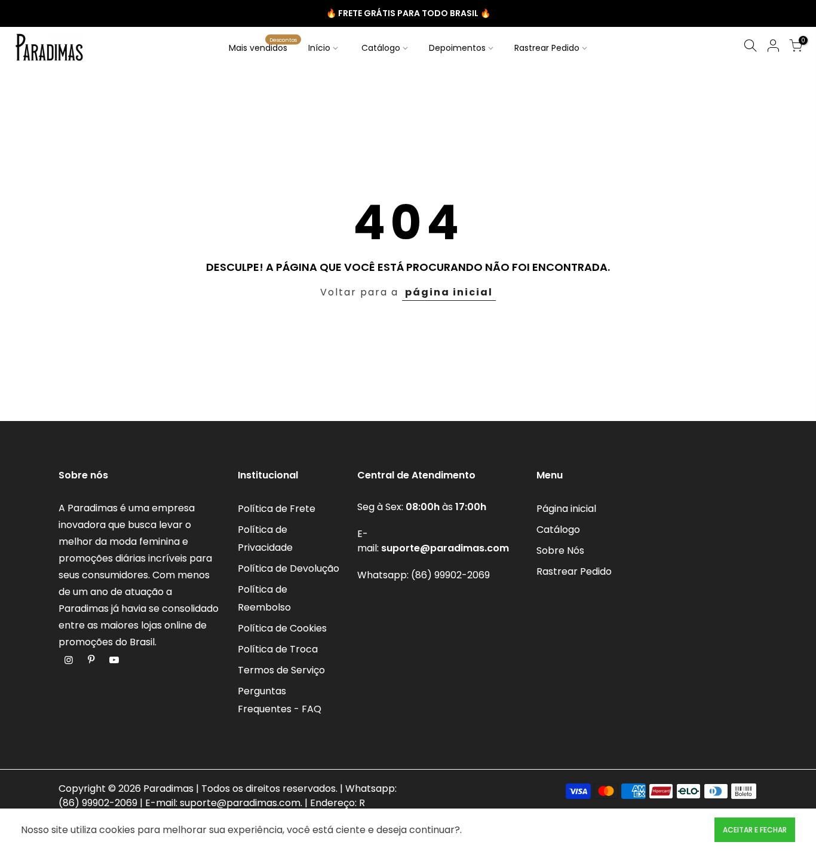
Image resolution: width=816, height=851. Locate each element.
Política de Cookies (282, 628)
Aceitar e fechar (755, 830)
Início (319, 48)
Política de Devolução (288, 568)
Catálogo (380, 48)
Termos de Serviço (281, 670)
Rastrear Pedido (546, 48)
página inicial (449, 292)
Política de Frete (276, 509)
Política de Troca (278, 649)
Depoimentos (457, 48)
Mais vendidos (263, 45)
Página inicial (566, 509)
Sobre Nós (560, 550)
